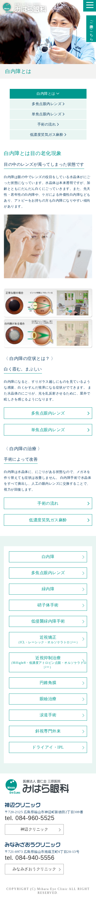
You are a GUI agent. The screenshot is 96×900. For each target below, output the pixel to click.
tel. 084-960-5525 (30, 817)
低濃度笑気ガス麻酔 (47, 135)
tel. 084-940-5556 (30, 857)
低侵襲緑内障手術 (48, 621)
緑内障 (48, 589)
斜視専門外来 (48, 731)
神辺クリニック (34, 829)
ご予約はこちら (91, 28)
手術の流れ (47, 124)
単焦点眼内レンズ (47, 114)
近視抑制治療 (48, 662)
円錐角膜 (48, 682)
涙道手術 (48, 715)
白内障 (48, 556)
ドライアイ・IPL (48, 747)
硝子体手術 (48, 605)
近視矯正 (48, 639)
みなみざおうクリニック (34, 869)
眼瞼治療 (48, 699)
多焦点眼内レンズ (47, 104)
